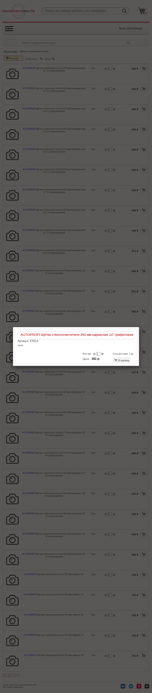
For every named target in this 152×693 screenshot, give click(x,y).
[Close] (139, 327)
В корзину (123, 360)
